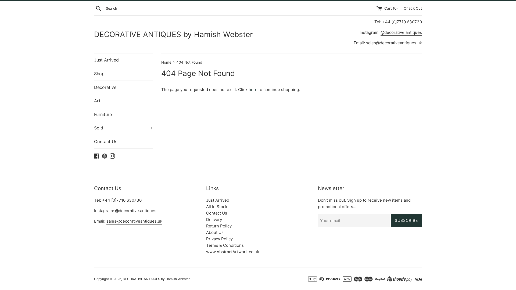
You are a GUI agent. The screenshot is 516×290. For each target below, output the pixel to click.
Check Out (413, 8)
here (253, 89)
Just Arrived (106, 60)
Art (97, 100)
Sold (123, 127)
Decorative (105, 87)
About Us (215, 232)
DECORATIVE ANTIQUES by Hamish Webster (173, 34)
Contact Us (105, 141)
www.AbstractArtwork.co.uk (232, 251)
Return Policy (219, 226)
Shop (99, 73)
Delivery (214, 219)
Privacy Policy (219, 238)
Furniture (103, 114)
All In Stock (216, 206)
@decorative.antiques (401, 32)
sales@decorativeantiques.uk (394, 42)
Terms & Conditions (225, 245)
